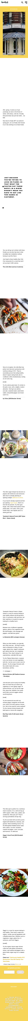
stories (14, 9)
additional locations (17, 497)
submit (20, 972)
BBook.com (17, 964)
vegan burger (13, 503)
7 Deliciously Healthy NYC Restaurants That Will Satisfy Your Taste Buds (14, 959)
